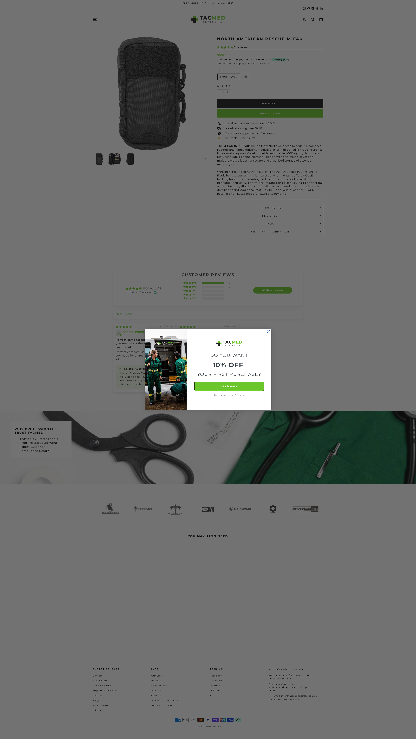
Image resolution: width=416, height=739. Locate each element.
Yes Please (229, 386)
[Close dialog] (268, 331)
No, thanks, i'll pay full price (229, 395)
